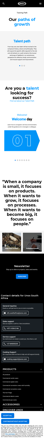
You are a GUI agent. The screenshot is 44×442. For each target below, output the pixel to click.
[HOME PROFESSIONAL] (22, 3)
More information (10, 434)
